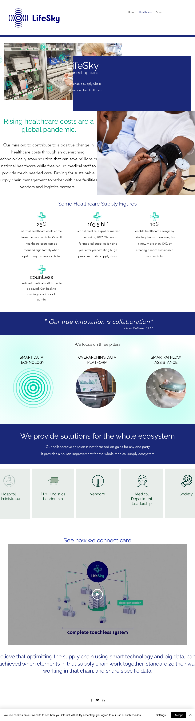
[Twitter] (97, 700)
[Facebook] (92, 700)
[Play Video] (97, 594)
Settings (161, 715)
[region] (98, 391)
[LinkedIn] (103, 700)
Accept (178, 715)
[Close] (190, 715)
